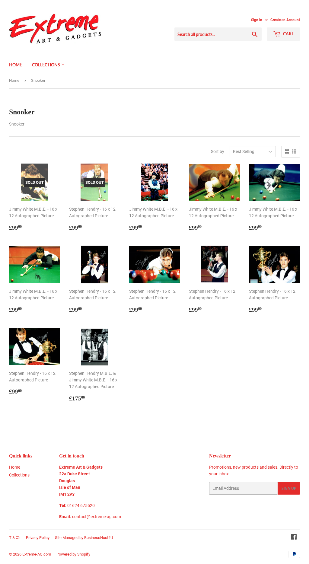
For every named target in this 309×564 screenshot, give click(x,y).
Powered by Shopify (73, 554)
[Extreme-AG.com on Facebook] (294, 537)
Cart (288, 33)
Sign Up (289, 488)
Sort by (217, 151)
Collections (46, 64)
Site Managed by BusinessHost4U (84, 537)
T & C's (15, 537)
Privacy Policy (37, 537)
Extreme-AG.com (36, 554)
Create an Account (285, 20)
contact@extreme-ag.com (96, 516)
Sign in (256, 20)
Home (15, 64)
